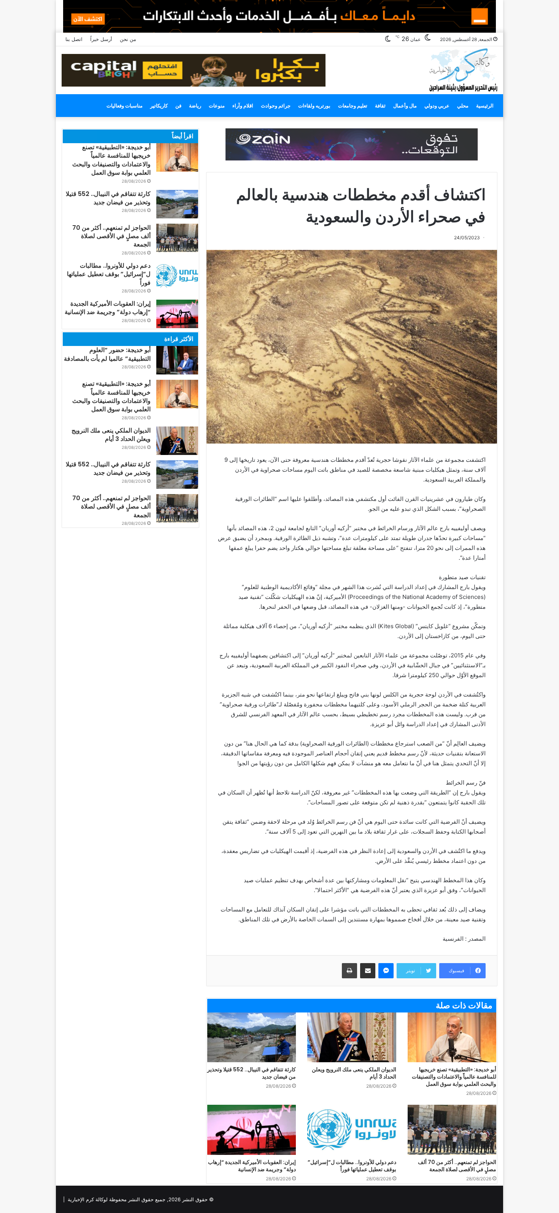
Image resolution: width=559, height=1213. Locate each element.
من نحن (128, 39)
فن (178, 106)
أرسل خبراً (101, 39)
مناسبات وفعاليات (124, 106)
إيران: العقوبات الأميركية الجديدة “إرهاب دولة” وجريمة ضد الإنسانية (252, 1165)
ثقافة (380, 106)
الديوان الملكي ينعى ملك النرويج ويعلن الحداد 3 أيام (354, 1073)
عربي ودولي (436, 106)
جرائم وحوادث (276, 106)
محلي (462, 106)
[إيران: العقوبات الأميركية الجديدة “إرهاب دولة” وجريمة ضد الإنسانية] (251, 1130)
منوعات (217, 106)
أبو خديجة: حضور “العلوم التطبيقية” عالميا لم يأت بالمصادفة (107, 354)
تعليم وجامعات (352, 106)
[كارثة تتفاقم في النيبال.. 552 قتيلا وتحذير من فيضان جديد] (251, 1037)
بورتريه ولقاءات (314, 106)
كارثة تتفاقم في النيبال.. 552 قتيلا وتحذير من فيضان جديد (251, 1073)
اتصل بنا (74, 39)
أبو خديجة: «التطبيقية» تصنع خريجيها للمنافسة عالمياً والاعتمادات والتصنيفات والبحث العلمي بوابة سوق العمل (454, 1077)
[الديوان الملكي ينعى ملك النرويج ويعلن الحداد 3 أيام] (351, 1037)
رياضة (195, 106)
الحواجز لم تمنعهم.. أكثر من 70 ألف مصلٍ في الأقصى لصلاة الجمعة (457, 1165)
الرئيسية (485, 106)
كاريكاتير (159, 106)
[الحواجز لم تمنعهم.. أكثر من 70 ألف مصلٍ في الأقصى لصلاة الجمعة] (452, 1130)
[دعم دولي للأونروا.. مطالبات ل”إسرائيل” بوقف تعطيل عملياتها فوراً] (351, 1130)
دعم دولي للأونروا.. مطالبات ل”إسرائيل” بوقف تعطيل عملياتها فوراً (352, 1165)
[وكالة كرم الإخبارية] (463, 69)
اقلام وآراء (242, 106)
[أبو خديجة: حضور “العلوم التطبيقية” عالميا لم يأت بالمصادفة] (177, 360)
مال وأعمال (405, 106)
